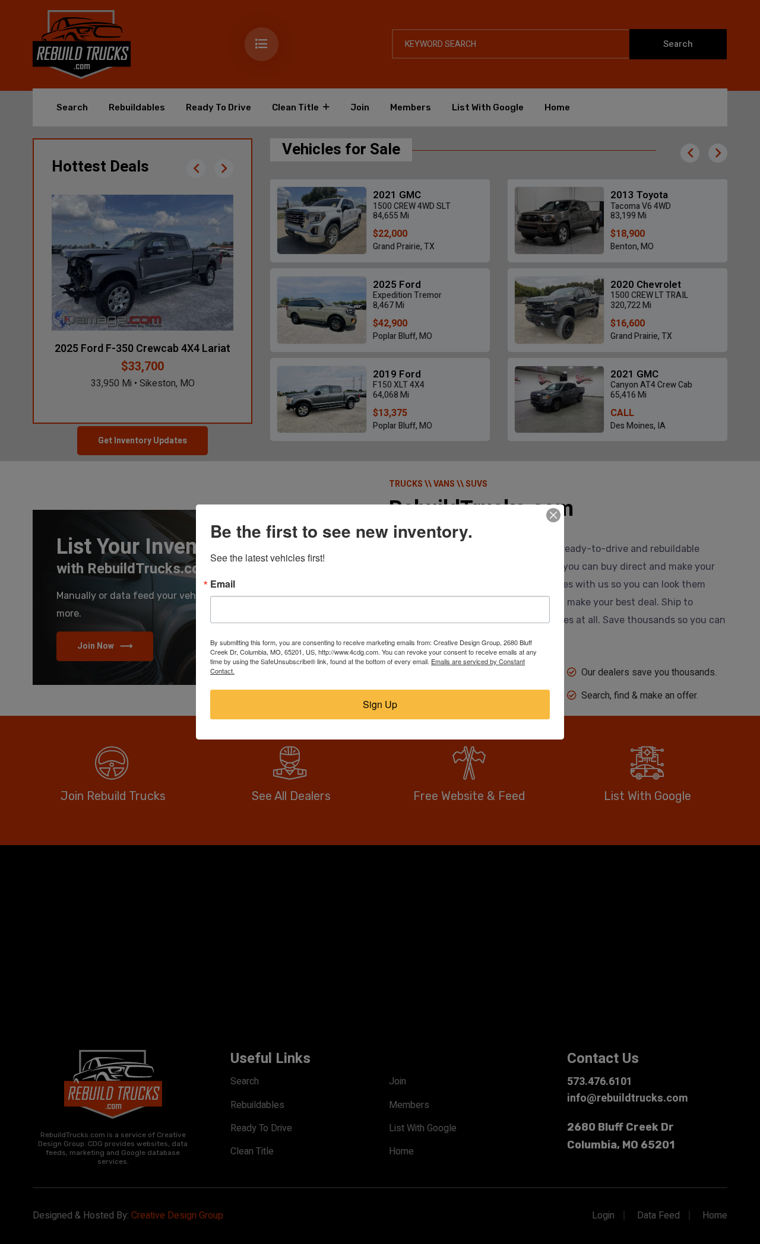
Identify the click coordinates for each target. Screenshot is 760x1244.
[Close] (553, 515)
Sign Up (380, 704)
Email (222, 584)
